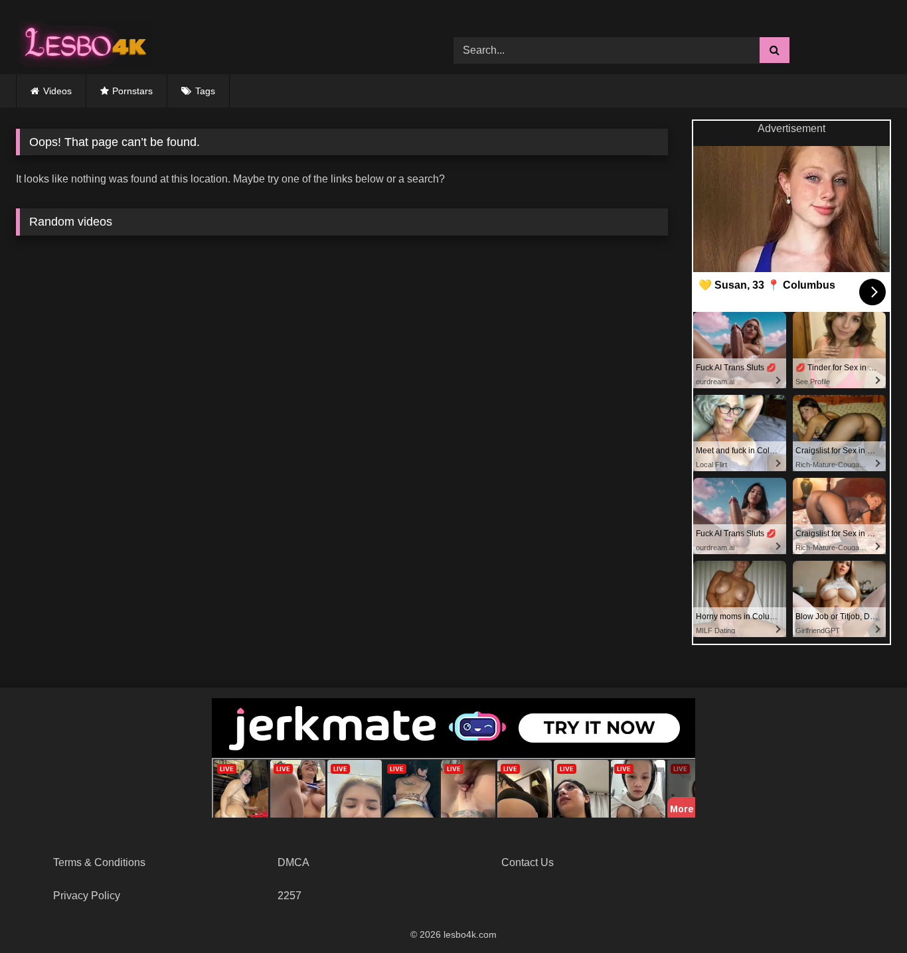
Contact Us (527, 862)
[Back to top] (865, 913)
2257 (289, 895)
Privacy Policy (86, 895)
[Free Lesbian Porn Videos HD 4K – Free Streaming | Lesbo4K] (82, 40)
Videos (57, 91)
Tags (205, 91)
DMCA (293, 862)
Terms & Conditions (99, 862)
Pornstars (132, 91)
